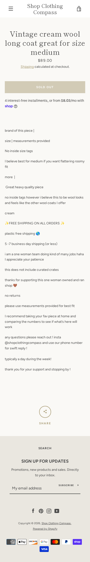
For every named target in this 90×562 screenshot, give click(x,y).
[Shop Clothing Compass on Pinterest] (41, 511)
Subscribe (66, 485)
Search (45, 448)
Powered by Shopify (45, 528)
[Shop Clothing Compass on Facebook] (33, 511)
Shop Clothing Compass (45, 8)
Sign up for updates (45, 461)
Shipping (27, 67)
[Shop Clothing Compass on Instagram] (49, 511)
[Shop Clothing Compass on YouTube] (56, 511)
